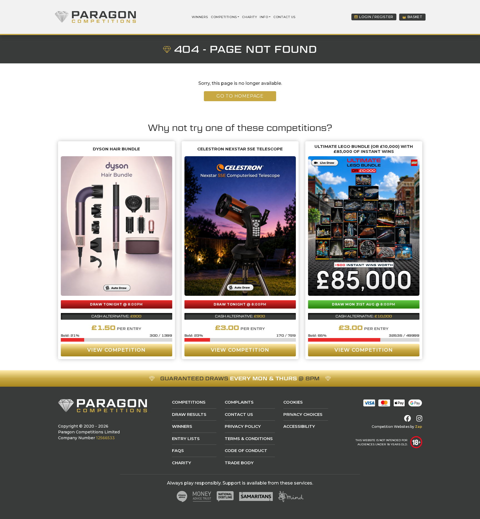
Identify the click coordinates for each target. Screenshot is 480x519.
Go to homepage (240, 96)
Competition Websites (390, 426)
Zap (418, 426)
